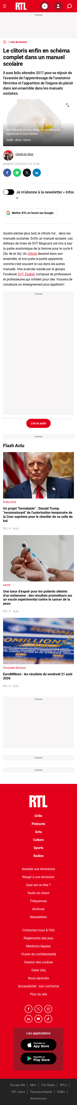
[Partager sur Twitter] (27, 173)
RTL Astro (18, 1092)
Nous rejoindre (38, 978)
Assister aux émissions (38, 869)
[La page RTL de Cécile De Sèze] (8, 155)
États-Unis (9, 502)
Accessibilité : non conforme (38, 986)
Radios (38, 856)
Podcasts (38, 824)
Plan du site (38, 994)
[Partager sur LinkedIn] (37, 173)
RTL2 (63, 1085)
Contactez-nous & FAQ (38, 930)
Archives (38, 909)
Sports (38, 848)
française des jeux (14, 667)
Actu (38, 832)
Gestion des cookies (38, 962)
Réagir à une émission (38, 877)
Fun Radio (48, 1085)
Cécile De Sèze (24, 154)
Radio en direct (38, 893)
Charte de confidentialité (38, 954)
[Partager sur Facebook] (7, 173)
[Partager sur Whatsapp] (17, 173)
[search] (69, 6)
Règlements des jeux (38, 938)
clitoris (32, 254)
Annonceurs (38, 1098)
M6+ (33, 1085)
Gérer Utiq (38, 970)
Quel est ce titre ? (38, 885)
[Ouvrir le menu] (4, 6)
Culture (38, 840)
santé (6, 585)
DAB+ (61, 1092)
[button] (45, 6)
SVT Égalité (26, 274)
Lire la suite (38, 423)
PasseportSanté (41, 1092)
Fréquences (38, 901)
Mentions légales (38, 946)
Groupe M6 (17, 1085)
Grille (38, 816)
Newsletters (38, 917)
